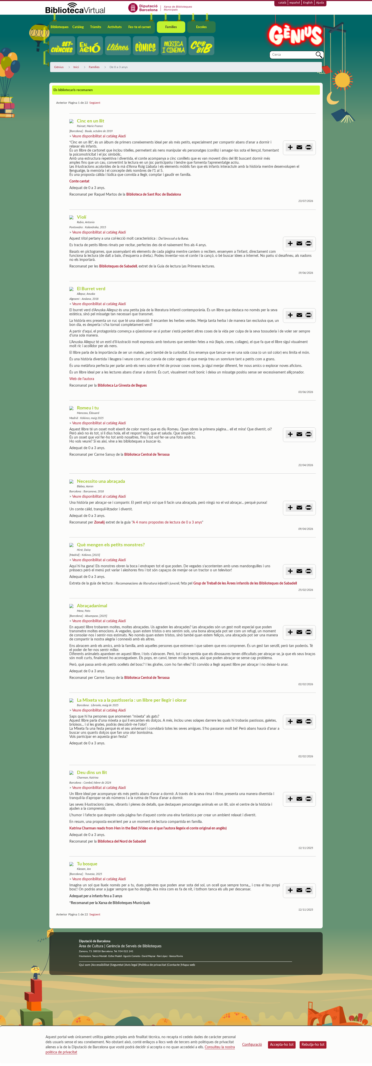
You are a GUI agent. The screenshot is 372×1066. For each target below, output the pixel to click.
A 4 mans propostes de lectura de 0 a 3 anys (167, 522)
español (295, 2)
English (308, 2)
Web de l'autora (81, 379)
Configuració (252, 1045)
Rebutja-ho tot (313, 1045)
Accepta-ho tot (282, 1045)
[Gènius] (294, 32)
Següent (94, 102)
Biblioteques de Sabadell (118, 266)
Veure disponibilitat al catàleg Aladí (99, 136)
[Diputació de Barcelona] (160, 7)
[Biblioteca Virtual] (75, 7)
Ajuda (320, 2)
